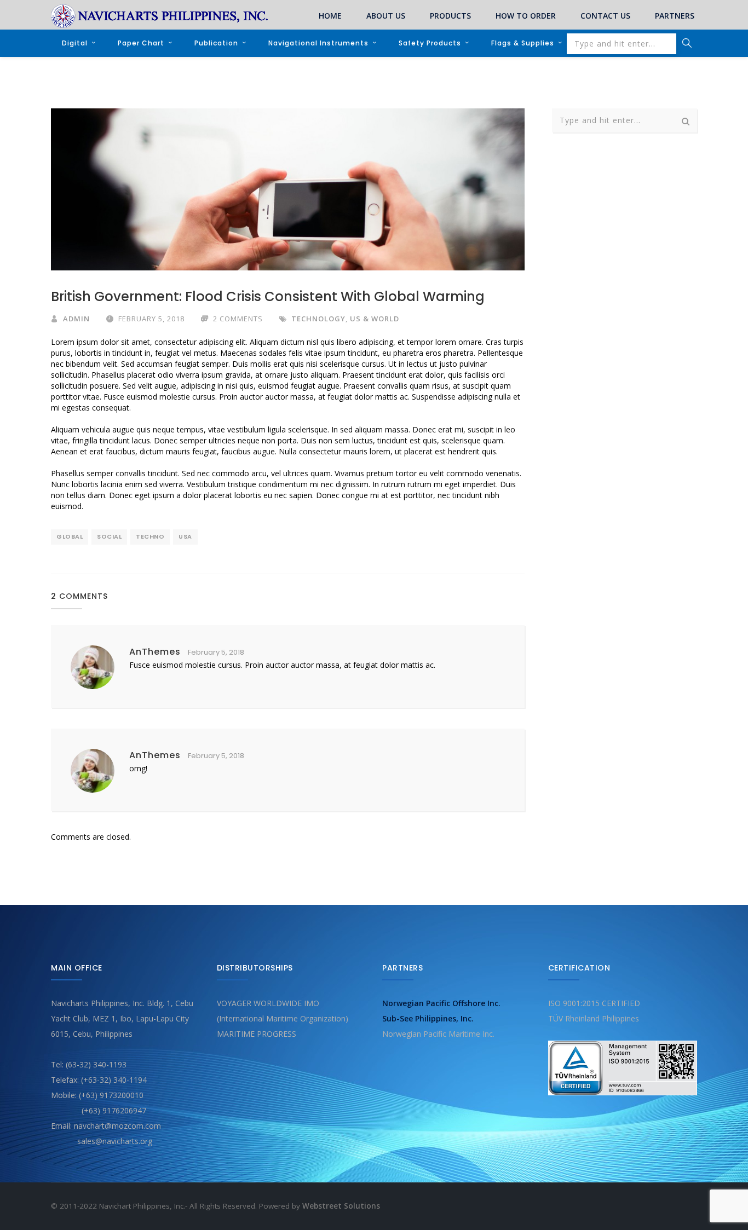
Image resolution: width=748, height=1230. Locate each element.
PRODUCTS (450, 15)
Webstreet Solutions (341, 1206)
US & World (374, 319)
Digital (75, 43)
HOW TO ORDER (526, 15)
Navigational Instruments (318, 43)
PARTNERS (674, 15)
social (109, 536)
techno (150, 536)
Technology (318, 319)
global (69, 536)
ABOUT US (385, 15)
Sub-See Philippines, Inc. (428, 1018)
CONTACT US (605, 15)
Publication (216, 43)
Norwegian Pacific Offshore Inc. (441, 1003)
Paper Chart (141, 43)
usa (185, 536)
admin (76, 319)
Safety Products (430, 43)
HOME (330, 15)
